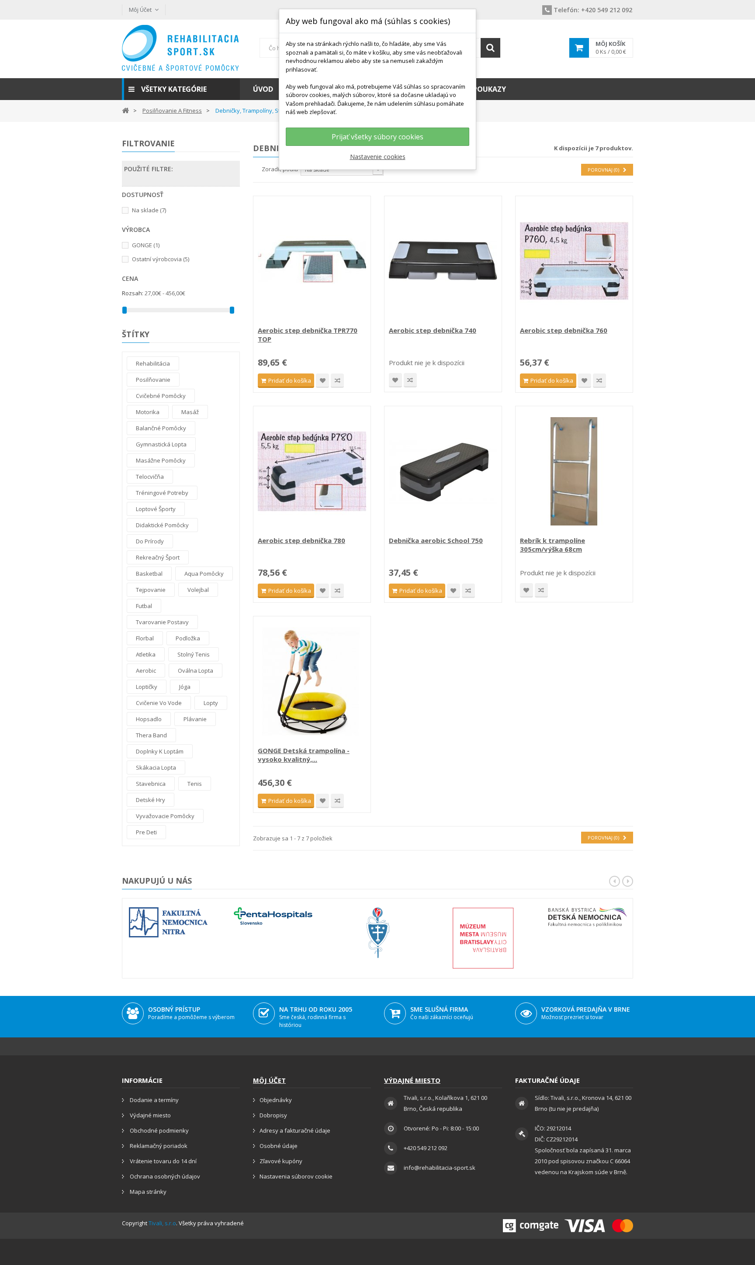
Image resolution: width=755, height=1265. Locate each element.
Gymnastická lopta (161, 444)
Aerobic (146, 670)
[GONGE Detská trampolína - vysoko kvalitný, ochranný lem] (312, 681)
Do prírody (150, 541)
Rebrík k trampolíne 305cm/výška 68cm (552, 544)
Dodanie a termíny (153, 1100)
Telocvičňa (150, 476)
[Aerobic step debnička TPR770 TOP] (312, 261)
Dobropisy (273, 1115)
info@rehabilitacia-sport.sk (439, 1168)
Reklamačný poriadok (157, 1146)
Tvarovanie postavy (162, 622)
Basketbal (149, 573)
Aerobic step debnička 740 (432, 330)
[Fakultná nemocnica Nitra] (168, 922)
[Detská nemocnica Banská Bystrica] (587, 917)
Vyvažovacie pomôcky (165, 816)
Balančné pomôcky (161, 428)
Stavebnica (151, 784)
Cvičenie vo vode (159, 703)
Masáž (190, 412)
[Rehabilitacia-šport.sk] (181, 48)
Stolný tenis (193, 654)
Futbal (144, 606)
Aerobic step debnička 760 (563, 330)
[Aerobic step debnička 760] (574, 261)
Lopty (211, 703)
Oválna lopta (195, 670)
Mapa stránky (147, 1192)
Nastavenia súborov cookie (296, 1176)
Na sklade (149, 210)
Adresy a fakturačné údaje (295, 1130)
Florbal (145, 638)
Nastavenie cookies (377, 156)
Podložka (188, 638)
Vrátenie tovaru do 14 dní (162, 1161)
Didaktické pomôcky (162, 525)
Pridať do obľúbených (322, 380)
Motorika (147, 412)
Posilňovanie (153, 380)
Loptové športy (156, 509)
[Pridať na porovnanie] (337, 380)
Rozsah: (132, 293)
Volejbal (198, 590)
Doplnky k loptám (160, 751)
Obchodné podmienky (158, 1130)
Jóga (184, 687)
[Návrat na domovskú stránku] (125, 109)
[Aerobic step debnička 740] (443, 261)
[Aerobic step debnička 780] (312, 471)
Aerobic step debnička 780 (301, 540)
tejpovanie (151, 590)
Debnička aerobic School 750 (436, 540)
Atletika (146, 654)
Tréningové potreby (162, 493)
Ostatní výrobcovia (160, 259)
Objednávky (276, 1100)
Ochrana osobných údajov (164, 1176)
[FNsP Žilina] (378, 932)
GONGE (145, 245)
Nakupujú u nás (157, 880)
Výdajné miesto (149, 1115)
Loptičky (146, 687)
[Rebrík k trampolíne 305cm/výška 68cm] (574, 471)
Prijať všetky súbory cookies (377, 137)
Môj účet (269, 1080)
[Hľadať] (490, 48)
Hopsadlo (149, 719)
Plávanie (195, 719)
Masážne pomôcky (161, 460)
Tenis (194, 784)
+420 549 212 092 (593, 10)
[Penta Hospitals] (273, 916)
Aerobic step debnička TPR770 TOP (307, 334)
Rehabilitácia (153, 363)
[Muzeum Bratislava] (482, 938)
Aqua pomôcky (204, 573)
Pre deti (146, 832)
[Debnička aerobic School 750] (443, 471)
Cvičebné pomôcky (161, 396)
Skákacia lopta (156, 767)
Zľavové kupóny (281, 1161)
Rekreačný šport (158, 557)
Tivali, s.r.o (162, 1223)
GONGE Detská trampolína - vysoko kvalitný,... (304, 755)
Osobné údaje (279, 1146)
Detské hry (150, 800)
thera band (151, 735)
